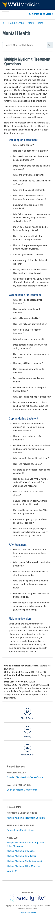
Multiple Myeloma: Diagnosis (21, 850)
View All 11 (12, 870)
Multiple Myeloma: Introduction (22, 855)
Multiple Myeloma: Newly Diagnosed (24, 860)
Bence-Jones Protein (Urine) (20, 830)
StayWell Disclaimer (27, 912)
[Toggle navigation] (5, 14)
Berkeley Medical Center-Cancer (22, 789)
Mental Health (35, 23)
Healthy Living (16, 23)
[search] (24, 45)
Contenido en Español (42, 13)
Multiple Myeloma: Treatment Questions (26, 817)
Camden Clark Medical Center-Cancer (25, 777)
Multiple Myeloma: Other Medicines (24, 865)
